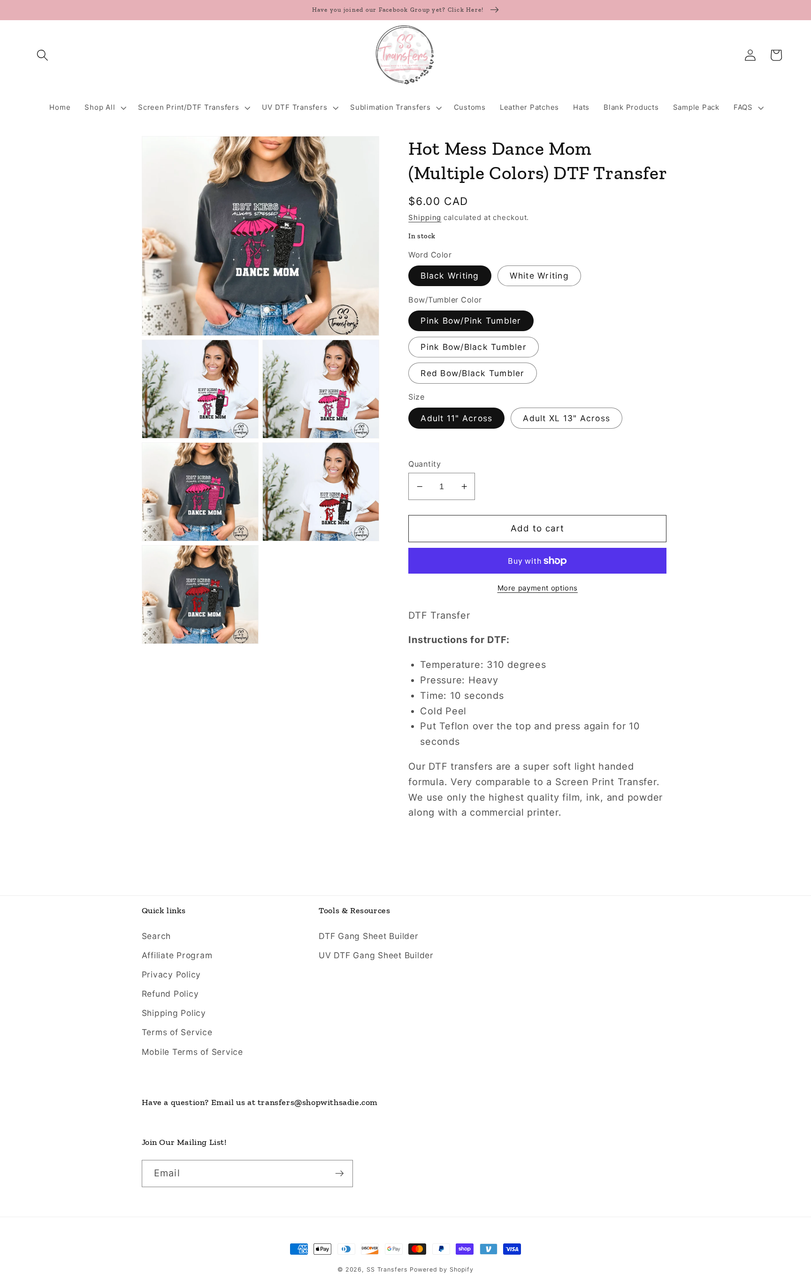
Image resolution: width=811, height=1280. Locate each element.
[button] (42, 55)
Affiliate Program (177, 955)
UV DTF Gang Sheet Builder (376, 955)
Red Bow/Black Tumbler (472, 373)
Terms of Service (177, 1032)
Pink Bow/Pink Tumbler (471, 321)
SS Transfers (387, 1269)
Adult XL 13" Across (566, 418)
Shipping (424, 216)
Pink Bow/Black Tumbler (474, 347)
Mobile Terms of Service (192, 1052)
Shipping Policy (174, 1013)
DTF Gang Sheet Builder (369, 936)
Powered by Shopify (442, 1269)
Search (156, 936)
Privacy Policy (171, 974)
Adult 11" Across (456, 418)
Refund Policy (170, 994)
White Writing (539, 275)
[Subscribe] (339, 1173)
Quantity (424, 464)
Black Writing (450, 275)
